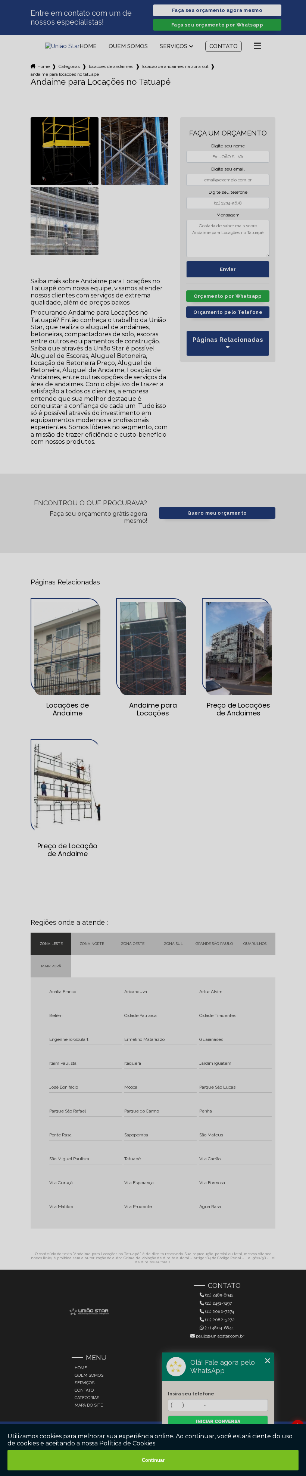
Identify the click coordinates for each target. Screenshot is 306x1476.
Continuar (153, 1460)
